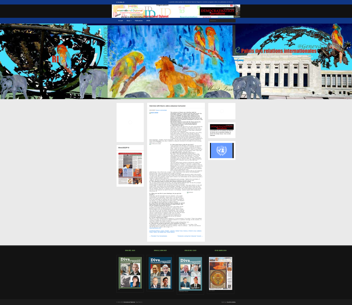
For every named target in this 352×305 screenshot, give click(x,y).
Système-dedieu (231, 302)
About (128, 20)
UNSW (148, 20)
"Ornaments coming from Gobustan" (190, 236)
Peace (151, 232)
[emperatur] (220, 273)
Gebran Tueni (179, 231)
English (167, 231)
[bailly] (130, 168)
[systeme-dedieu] (222, 127)
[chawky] (190, 274)
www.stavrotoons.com (155, 228)
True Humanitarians (158, 236)
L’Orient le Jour (192, 231)
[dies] (160, 273)
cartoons (172, 231)
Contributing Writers (154, 231)
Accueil (120, 20)
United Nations (171, 232)
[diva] (130, 273)
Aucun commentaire (161, 110)
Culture (162, 231)
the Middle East (162, 232)
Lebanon (199, 231)
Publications (139, 20)
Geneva (185, 231)
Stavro (155, 232)
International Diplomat (129, 302)
